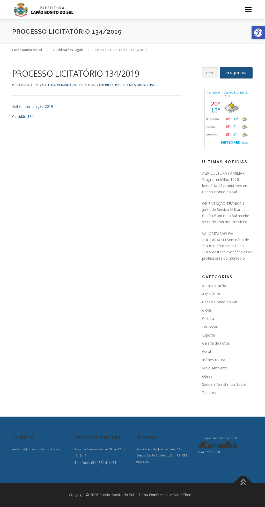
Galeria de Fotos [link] (216, 343)
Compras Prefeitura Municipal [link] (127, 85)
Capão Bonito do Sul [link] (219, 301)
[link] (258, 32)
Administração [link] (214, 285)
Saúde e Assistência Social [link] (224, 384)
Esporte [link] (208, 335)
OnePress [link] (157, 494)
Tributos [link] (209, 392)
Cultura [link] (208, 318)
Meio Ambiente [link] (215, 368)
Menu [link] (248, 9)
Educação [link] (210, 326)
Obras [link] (207, 376)
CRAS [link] (206, 310)
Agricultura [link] (211, 293)
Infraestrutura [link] (213, 359)
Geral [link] (206, 351)
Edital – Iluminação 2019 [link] (32, 106)
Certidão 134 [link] (23, 116)
